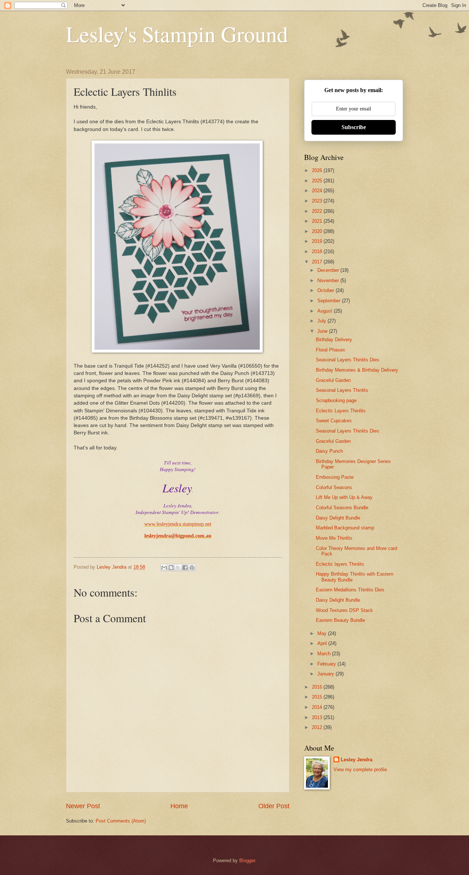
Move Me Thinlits (334, 538)
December (328, 270)
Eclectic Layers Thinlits (341, 410)
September (329, 300)
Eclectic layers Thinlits (340, 564)
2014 (318, 707)
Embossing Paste (335, 477)
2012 (318, 727)
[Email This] (164, 567)
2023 (318, 201)
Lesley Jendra (356, 759)
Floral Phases (330, 350)
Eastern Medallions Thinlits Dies (350, 590)
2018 (318, 251)
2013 (318, 717)
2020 (318, 231)
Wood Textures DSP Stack (344, 610)
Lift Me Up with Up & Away (344, 497)
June (323, 331)
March (324, 653)
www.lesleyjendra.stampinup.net (177, 524)
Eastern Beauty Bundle (340, 620)
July (322, 321)
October (326, 290)
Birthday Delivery (334, 339)
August (325, 311)
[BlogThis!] (171, 567)
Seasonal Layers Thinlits (342, 390)
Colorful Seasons (334, 487)
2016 (318, 687)
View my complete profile (360, 769)
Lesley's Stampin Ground (177, 33)
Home (179, 806)
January (326, 674)
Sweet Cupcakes (334, 420)
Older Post (273, 806)
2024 (318, 190)
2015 (318, 697)
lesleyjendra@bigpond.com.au (177, 536)
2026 (318, 170)
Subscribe (353, 127)
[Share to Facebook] (185, 567)
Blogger (247, 860)
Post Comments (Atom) (121, 821)
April (322, 643)
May (322, 633)
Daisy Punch (329, 451)
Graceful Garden (333, 380)
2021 (318, 221)
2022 (318, 211)
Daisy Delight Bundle (338, 518)
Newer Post (83, 806)
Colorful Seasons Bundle (342, 507)
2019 (318, 241)
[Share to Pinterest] (192, 567)
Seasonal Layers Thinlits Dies (347, 359)
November (328, 280)
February (327, 664)
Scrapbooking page (336, 400)
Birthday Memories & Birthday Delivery (357, 370)
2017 (318, 262)
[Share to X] (178, 567)
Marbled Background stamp (345, 528)
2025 (318, 180)
